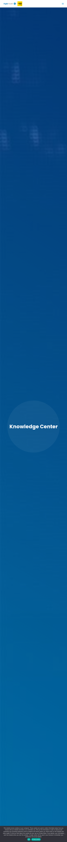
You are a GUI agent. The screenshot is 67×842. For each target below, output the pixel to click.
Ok (29, 839)
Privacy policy (36, 839)
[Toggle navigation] (63, 4)
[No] (65, 834)
